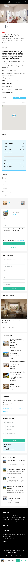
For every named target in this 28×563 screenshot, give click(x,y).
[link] (14, 309)
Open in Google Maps (20, 98)
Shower (5, 188)
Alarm (4, 181)
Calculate (14, 440)
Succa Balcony (7, 192)
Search (14, 288)
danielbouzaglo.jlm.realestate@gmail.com (13, 409)
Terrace (5, 195)
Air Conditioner (7, 178)
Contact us (5, 411)
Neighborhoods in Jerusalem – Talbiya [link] (16, 469)
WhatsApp (14, 247)
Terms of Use (21, 240)
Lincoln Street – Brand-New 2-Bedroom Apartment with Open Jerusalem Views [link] (16, 352)
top (12, 86)
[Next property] (23, 203)
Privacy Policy (6, 555)
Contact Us (22, 555)
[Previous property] (5, 203)
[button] (3, 26)
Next (18, 203)
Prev (10, 203)
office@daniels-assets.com (10, 538)
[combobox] (14, 236)
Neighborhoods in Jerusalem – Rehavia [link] (16, 478)
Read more (5, 525)
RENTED (3, 32)
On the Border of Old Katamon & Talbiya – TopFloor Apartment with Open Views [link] (17, 341)
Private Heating (7, 185)
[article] (14, 315)
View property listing (14, 214)
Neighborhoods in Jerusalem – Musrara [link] (16, 460)
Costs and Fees (14, 555)
